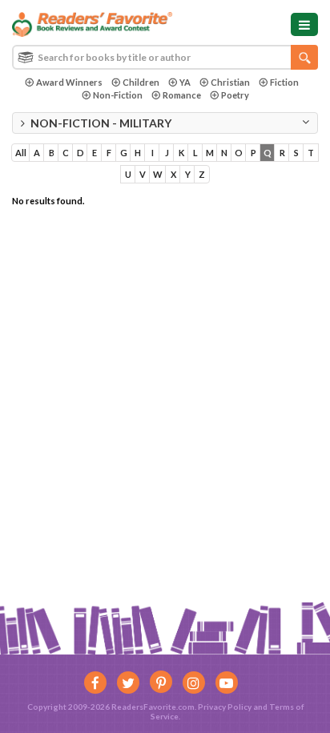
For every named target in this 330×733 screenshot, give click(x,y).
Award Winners (69, 82)
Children (141, 82)
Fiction (284, 82)
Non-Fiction (118, 95)
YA (185, 82)
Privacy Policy (225, 706)
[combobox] (165, 57)
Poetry (235, 95)
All (20, 152)
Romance (182, 95)
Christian (230, 82)
